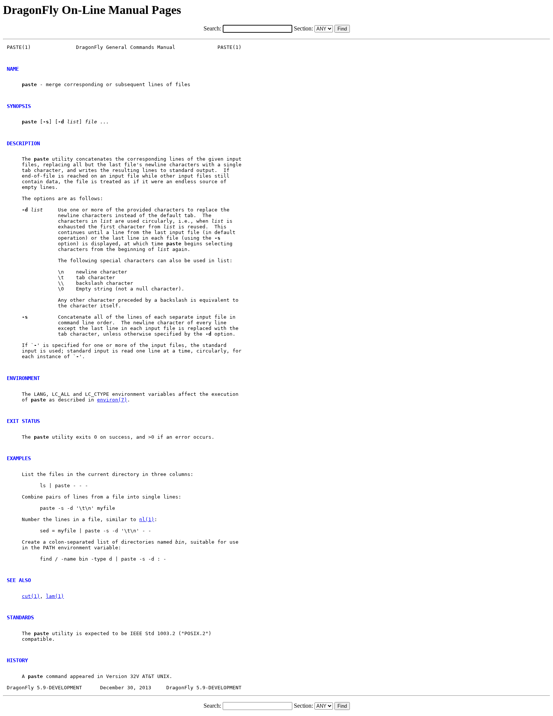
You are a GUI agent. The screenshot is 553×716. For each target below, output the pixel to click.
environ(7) (112, 400)
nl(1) (146, 519)
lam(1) (55, 596)
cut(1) (31, 596)
